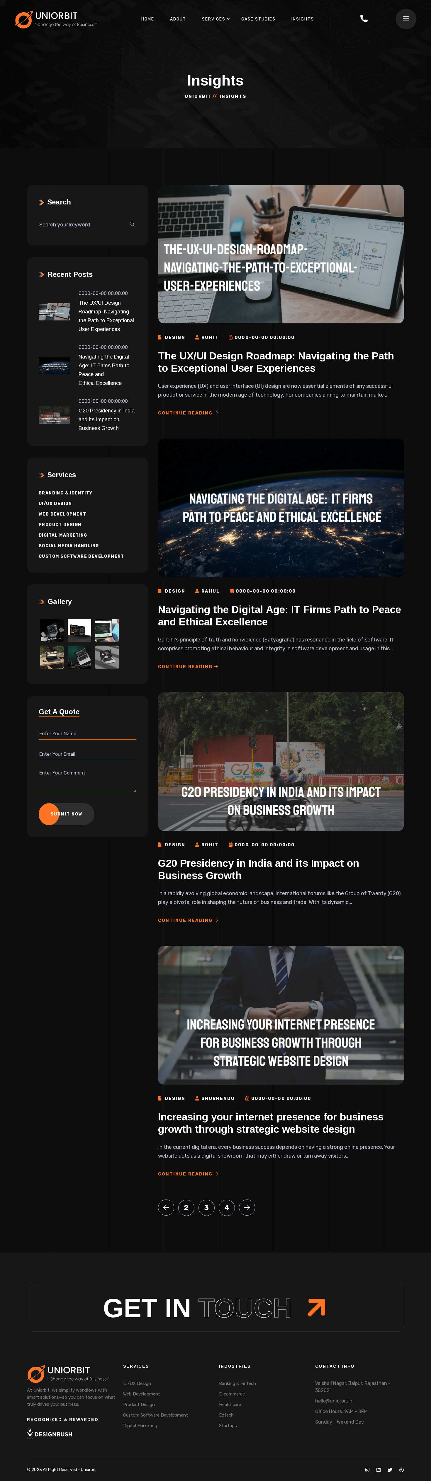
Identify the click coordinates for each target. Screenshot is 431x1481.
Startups (228, 1425)
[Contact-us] (364, 20)
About (178, 19)
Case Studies (258, 19)
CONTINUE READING (186, 413)
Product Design (60, 524)
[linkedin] (378, 1470)
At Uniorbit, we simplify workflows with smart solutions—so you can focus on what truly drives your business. (71, 1397)
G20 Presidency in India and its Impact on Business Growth (107, 419)
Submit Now (66, 814)
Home (147, 19)
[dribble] (401, 1470)
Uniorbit (198, 96)
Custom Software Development (81, 556)
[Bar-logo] (406, 19)
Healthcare (230, 1404)
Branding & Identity (66, 493)
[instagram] (367, 1470)
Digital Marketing (63, 535)
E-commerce (232, 1394)
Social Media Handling (69, 545)
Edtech (226, 1415)
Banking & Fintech (237, 1383)
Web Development (62, 514)
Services (213, 19)
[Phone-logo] (364, 19)
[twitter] (390, 1470)
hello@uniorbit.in (333, 1401)
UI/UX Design (55, 503)
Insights (302, 19)
